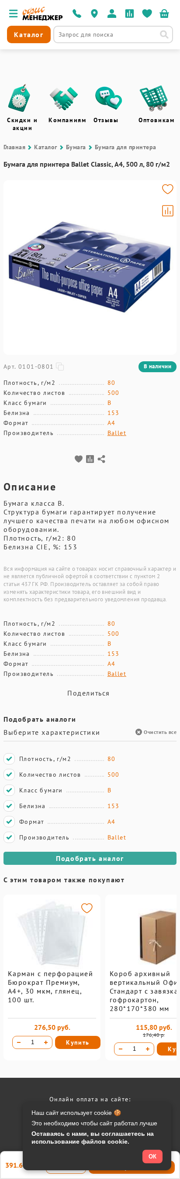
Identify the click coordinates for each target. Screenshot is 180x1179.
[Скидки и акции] (18, 98)
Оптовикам (156, 120)
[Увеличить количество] (46, 1042)
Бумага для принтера (125, 147)
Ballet (116, 433)
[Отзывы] (108, 98)
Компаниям (67, 120)
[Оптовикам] (153, 98)
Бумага (76, 147)
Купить (78, 1042)
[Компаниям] (63, 98)
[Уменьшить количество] (18, 1042)
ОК (152, 1156)
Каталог (45, 147)
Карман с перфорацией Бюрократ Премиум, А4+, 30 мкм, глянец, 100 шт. (50, 986)
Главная (14, 147)
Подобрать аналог (90, 858)
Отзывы (106, 120)
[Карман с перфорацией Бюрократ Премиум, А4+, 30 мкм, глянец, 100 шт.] (52, 967)
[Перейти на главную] (42, 18)
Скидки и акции (22, 124)
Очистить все (160, 732)
